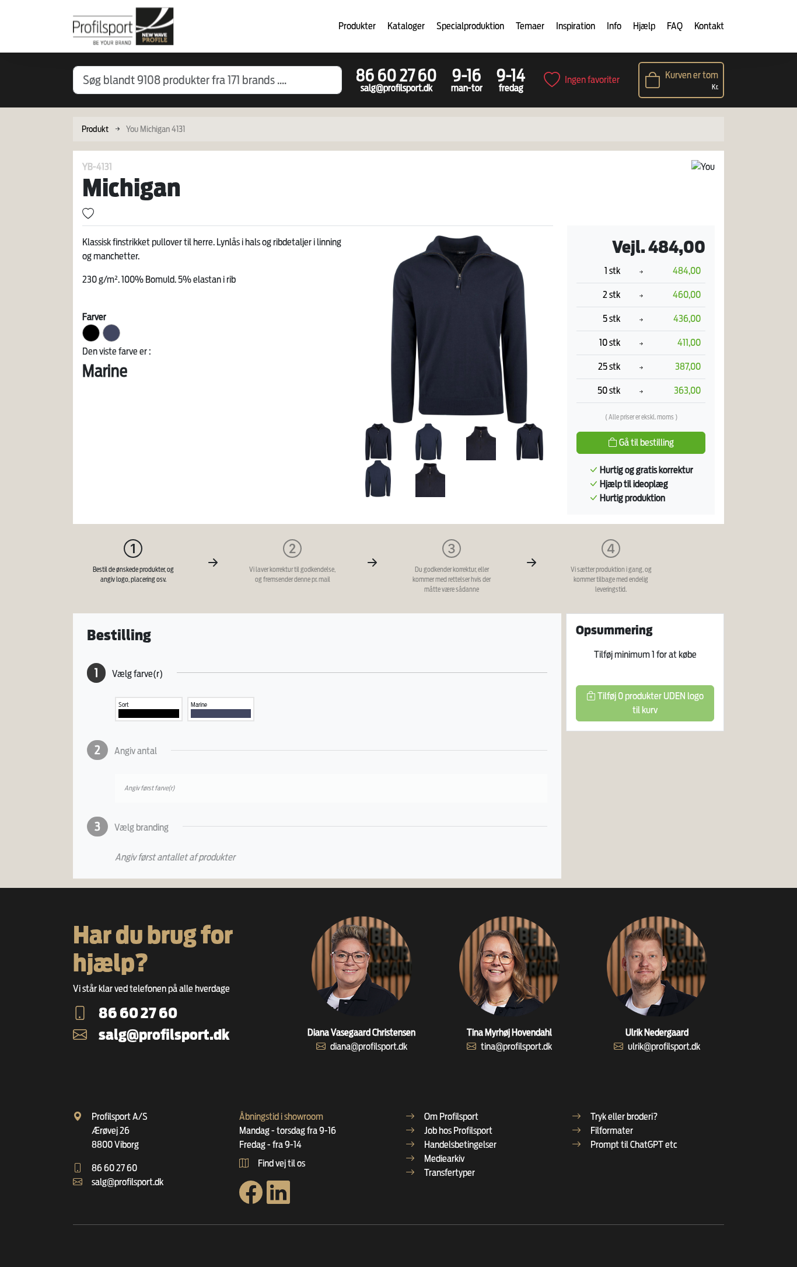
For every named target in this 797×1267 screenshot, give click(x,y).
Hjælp (644, 26)
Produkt (95, 129)
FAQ (675, 26)
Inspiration (575, 26)
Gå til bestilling (645, 442)
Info (614, 26)
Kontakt (709, 26)
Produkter (357, 26)
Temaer (530, 26)
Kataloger (406, 26)
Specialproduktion (470, 26)
